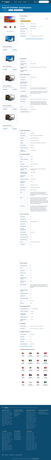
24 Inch (33, 442)
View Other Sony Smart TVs (18, 10)
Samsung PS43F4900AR (7, 46)
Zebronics (3, 417)
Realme (30, 417)
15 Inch (27, 445)
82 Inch (27, 437)
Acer (7, 445)
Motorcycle (20, 1)
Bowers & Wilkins (4, 423)
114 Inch (27, 441)
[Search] (48, 2)
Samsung (3, 425)
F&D (2, 416)
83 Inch (27, 438)
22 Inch (30, 442)
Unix (11, 424)
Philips (11, 420)
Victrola (5, 416)
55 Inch (33, 444)
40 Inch (30, 433)
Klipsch (31, 416)
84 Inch (30, 448)
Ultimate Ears (4, 411)
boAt (8, 419)
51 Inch (33, 445)
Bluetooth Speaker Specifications (19, 411)
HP (33, 424)
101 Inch (33, 440)
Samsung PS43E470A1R (7, 125)
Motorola (3, 439)
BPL (5, 433)
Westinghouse (4, 445)
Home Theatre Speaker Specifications (17, 414)
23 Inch (27, 446)
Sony (9, 5)
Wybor (3, 442)
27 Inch (33, 441)
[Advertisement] (34, 48)
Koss (33, 416)
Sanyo (5, 441)
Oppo (29, 418)
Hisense (11, 439)
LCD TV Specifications (17, 433)
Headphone (25, 1)
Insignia (7, 444)
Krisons (3, 419)
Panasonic (34, 419)
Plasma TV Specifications (17, 437)
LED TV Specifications (17, 432)
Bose (9, 415)
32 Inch (33, 433)
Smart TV (6, 5)
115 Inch (27, 439)
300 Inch (30, 439)
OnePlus (27, 417)
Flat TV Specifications (17, 438)
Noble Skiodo (4, 437)
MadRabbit (3, 420)
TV (28, 1)
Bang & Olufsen (9, 412)
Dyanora (5, 418)
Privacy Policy (11, 454)
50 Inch (27, 447)
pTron (4, 424)
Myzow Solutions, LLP (35, 458)
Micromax (8, 433)
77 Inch (30, 436)
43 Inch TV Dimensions (40, 26)
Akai (7, 449)
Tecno (35, 417)
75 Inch (27, 442)
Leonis (3, 449)
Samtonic (3, 448)
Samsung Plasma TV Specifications (8, 47)
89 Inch (30, 440)
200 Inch (27, 432)
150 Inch (33, 439)
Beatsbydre (28, 427)
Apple (35, 426)
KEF (30, 423)
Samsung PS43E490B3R (7, 105)
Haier (11, 433)
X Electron (8, 447)
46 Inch (36, 442)
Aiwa (8, 418)
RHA (35, 420)
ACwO (11, 423)
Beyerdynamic (34, 415)
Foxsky (6, 419)
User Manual (5, 10)
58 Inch (30, 438)
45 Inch (36, 448)
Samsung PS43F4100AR (7, 66)
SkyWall (6, 446)
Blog (2, 454)
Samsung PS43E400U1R (7, 85)
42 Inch (27, 444)
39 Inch (36, 446)
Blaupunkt (8, 416)
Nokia (32, 418)
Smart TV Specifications (17, 436)
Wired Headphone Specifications (43, 412)
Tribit (10, 411)
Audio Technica (28, 411)
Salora (6, 436)
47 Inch (30, 444)
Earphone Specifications (42, 411)
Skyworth (6, 442)
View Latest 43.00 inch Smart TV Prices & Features (34, 38)
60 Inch (27, 433)
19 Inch (33, 448)
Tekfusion (27, 415)
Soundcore (6, 415)
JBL (11, 415)
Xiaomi (30, 428)
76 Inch (27, 440)
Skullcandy (7, 424)
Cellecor (10, 418)
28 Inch (33, 446)
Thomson (8, 438)
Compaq (10, 417)
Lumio (3, 450)
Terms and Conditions (18, 454)
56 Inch (36, 437)
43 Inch (36, 445)
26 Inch (30, 446)
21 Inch (36, 444)
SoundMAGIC (35, 412)
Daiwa (10, 441)
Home (3, 5)
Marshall (5, 412)
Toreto (7, 420)
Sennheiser (7, 417)
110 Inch (27, 449)
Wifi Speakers (16, 415)
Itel (8, 442)
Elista (3, 418)
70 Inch (30, 432)
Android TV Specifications (18, 439)
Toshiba (3, 433)
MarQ (27, 418)
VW (11, 447)
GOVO (9, 423)
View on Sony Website (26, 346)
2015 (34, 23)
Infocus (3, 436)
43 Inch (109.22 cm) (33, 26)
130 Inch (33, 438)
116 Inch (30, 441)
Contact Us (6, 454)
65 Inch (33, 432)
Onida (8, 436)
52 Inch (33, 437)
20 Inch (33, 447)
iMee (2, 447)
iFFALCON (9, 440)
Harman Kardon (30, 419)
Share (47, 18)
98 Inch (30, 437)
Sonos (7, 411)
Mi (10, 437)
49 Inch (36, 447)
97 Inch (30, 449)
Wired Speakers (16, 412)
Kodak (6, 440)
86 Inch (33, 436)
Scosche (3, 415)
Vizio (9, 446)
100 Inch (27, 436)
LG (2, 424)
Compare (11, 10)
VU (11, 432)
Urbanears (27, 416)
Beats (30, 415)
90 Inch (33, 449)
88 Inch (27, 448)
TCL (9, 420)
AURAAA (10, 445)
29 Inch (30, 445)
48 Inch (30, 447)
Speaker (15, 1)
